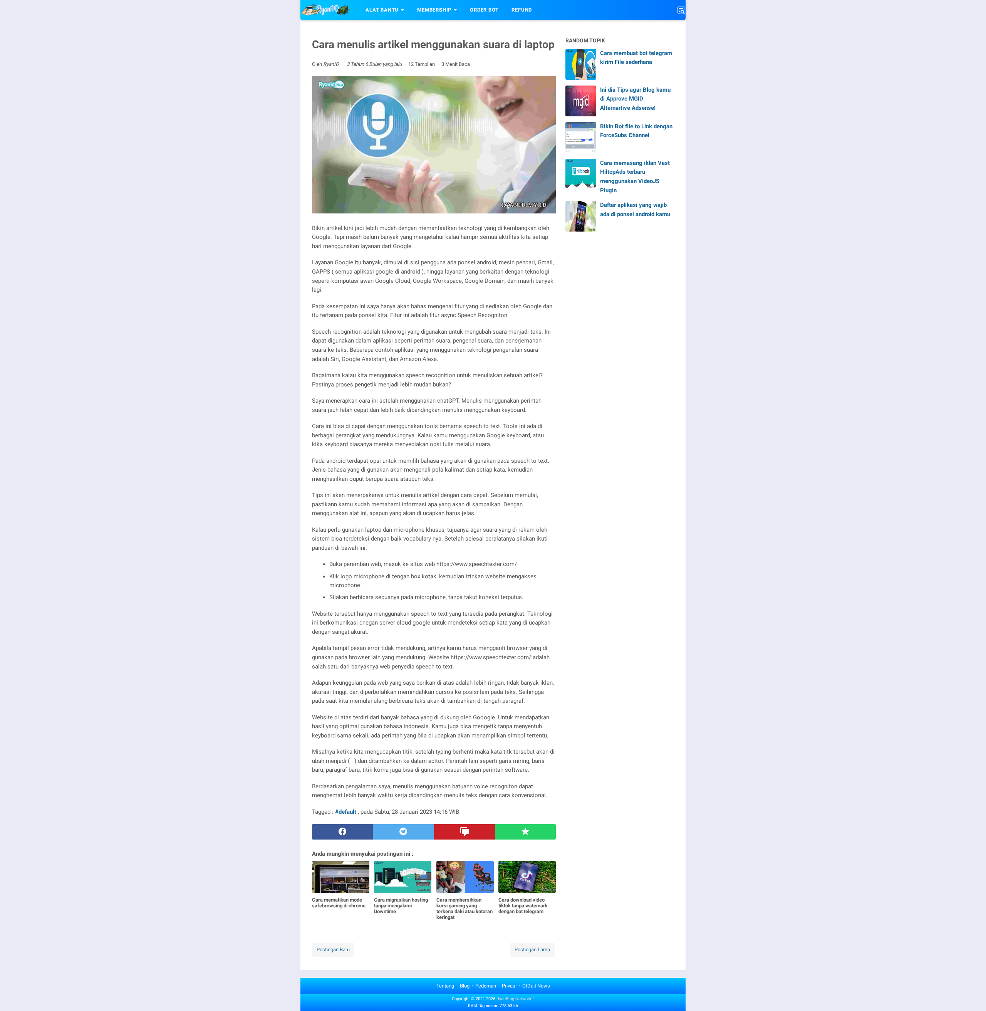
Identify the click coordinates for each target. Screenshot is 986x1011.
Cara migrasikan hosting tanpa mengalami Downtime (401, 905)
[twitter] (403, 832)
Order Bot (484, 10)
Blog (465, 986)
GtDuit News (536, 986)
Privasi (509, 986)
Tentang (445, 986)
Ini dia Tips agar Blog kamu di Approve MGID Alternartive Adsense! (635, 98)
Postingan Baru (333, 949)
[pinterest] (464, 832)
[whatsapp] (525, 832)
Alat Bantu (382, 10)
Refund (521, 10)
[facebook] (342, 832)
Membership (434, 10)
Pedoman (485, 986)
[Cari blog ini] (681, 10)
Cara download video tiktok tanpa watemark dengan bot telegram (523, 905)
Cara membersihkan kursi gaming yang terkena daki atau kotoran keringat (464, 908)
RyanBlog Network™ (515, 998)
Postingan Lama (532, 949)
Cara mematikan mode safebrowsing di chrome (339, 903)
